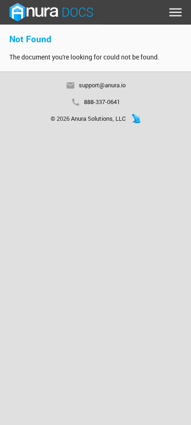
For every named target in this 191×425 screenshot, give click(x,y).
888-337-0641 (102, 102)
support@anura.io (102, 85)
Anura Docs (51, 12)
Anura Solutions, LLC (98, 118)
